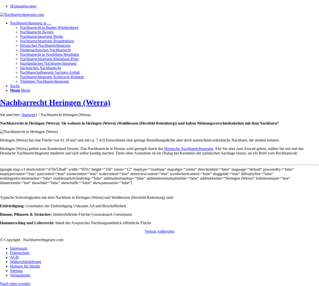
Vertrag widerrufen (159, 231)
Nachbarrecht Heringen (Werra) (55, 102)
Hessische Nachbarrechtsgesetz (188, 148)
